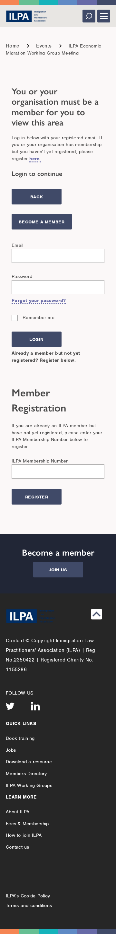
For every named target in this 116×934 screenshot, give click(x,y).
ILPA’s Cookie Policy (28, 896)
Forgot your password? (39, 300)
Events (44, 46)
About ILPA (18, 812)
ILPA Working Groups (29, 785)
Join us (58, 570)
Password (22, 276)
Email (17, 245)
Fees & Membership (27, 823)
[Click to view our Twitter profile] (10, 706)
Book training (20, 738)
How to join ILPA (24, 835)
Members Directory (26, 773)
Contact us (17, 847)
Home (12, 46)
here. (35, 158)
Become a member (41, 222)
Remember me (38, 317)
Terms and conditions (29, 905)
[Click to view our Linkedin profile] (35, 706)
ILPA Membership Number (40, 461)
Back (36, 197)
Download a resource (29, 762)
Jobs (11, 750)
